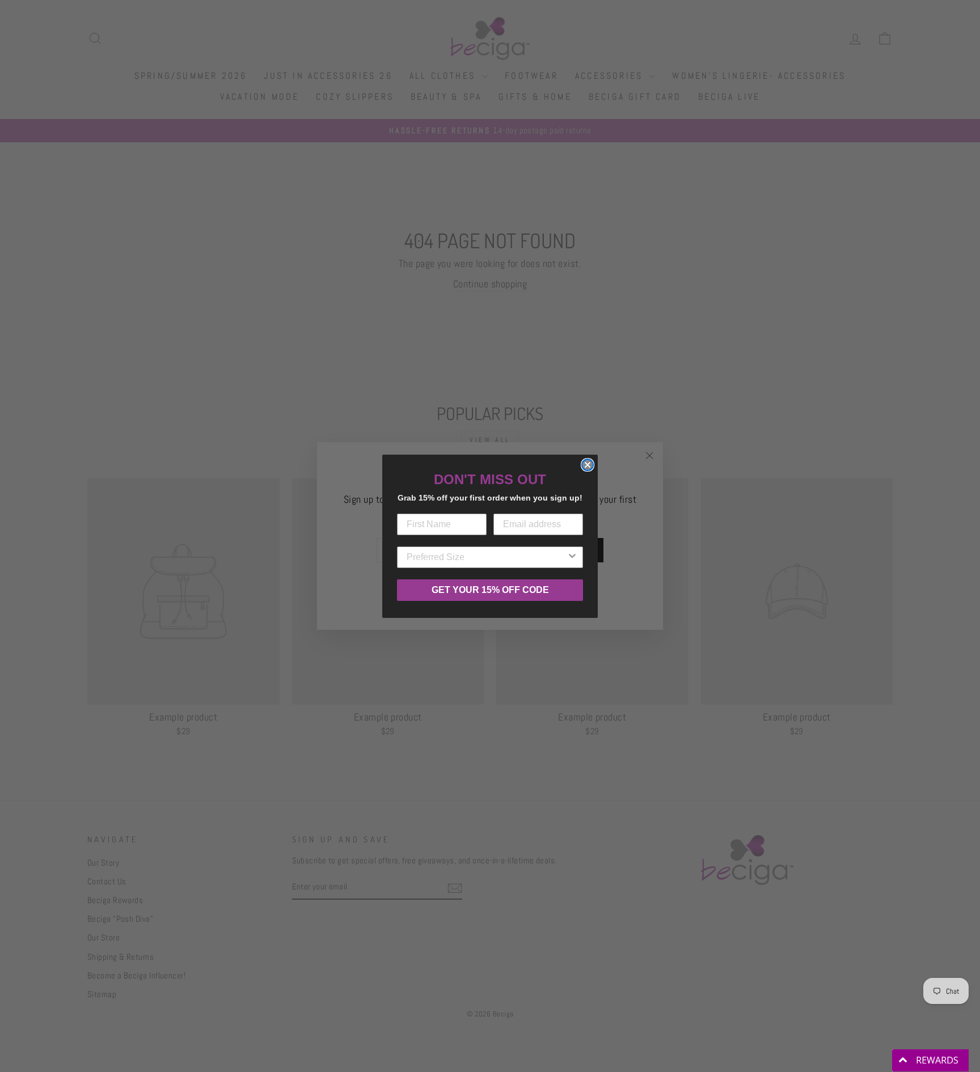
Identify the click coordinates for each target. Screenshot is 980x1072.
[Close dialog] (587, 465)
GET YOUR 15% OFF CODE (490, 590)
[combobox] (487, 557)
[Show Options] (572, 557)
